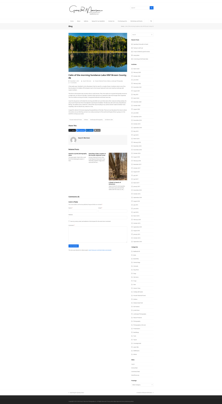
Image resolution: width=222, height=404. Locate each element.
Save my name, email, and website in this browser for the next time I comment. (90, 221)
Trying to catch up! (138, 48)
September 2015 (137, 227)
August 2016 (136, 201)
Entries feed (134, 368)
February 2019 (137, 142)
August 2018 (136, 157)
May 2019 (135, 131)
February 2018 (137, 160)
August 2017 (136, 171)
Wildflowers (136, 350)
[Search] (151, 7)
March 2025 (136, 69)
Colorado (135, 266)
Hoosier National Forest (100, 81)
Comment (72, 225)
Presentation (136, 328)
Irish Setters (136, 306)
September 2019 (137, 127)
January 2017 (136, 186)
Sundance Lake (109, 119)
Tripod (135, 339)
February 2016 (137, 219)
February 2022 (137, 83)
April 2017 (135, 179)
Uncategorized (137, 343)
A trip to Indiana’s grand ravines (141, 51)
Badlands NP (136, 251)
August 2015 (136, 230)
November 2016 (137, 190)
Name (70, 208)
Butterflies (136, 259)
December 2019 (137, 116)
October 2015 (136, 223)
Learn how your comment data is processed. (100, 250)
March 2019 (136, 138)
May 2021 (135, 94)
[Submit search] (151, 35)
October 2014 (136, 238)
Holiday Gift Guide (138, 292)
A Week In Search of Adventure (115, 183)
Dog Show (136, 270)
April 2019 (135, 135)
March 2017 (136, 182)
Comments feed (135, 371)
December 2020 (137, 102)
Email (100, 208)
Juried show (136, 310)
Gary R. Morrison (87, 81)
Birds (134, 255)
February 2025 (137, 72)
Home (122, 26)
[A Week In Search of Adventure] (118, 166)
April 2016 (135, 212)
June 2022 (135, 80)
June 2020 (135, 113)
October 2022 (136, 76)
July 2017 (135, 175)
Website (71, 214)
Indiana (109, 81)
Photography (136, 321)
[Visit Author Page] (73, 140)
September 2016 (137, 197)
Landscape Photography (117, 81)
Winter (135, 354)
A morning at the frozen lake (140, 59)
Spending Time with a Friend (140, 44)
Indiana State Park (138, 303)
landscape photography (96, 119)
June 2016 (135, 208)
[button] (151, 21)
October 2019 (136, 124)
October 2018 (136, 153)
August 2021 (136, 91)
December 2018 (137, 146)
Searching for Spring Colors (76, 393)
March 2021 (136, 98)
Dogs (134, 273)
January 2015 (136, 234)
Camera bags (136, 262)
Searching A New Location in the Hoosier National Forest (97, 154)
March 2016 (136, 216)
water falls (136, 347)
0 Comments (73, 82)
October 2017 (136, 168)
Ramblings (136, 332)
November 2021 (137, 87)
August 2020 (136, 109)
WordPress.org (135, 375)
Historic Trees (136, 288)
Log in (133, 364)
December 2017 (137, 164)
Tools (134, 336)
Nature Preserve (137, 317)
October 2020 (136, 105)
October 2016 (136, 194)
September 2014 (137, 241)
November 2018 (137, 149)
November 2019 (137, 120)
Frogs (134, 281)
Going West (136, 55)
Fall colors (135, 277)
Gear (134, 284)
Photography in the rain (139, 325)
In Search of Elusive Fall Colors (144, 393)
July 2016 (135, 205)
